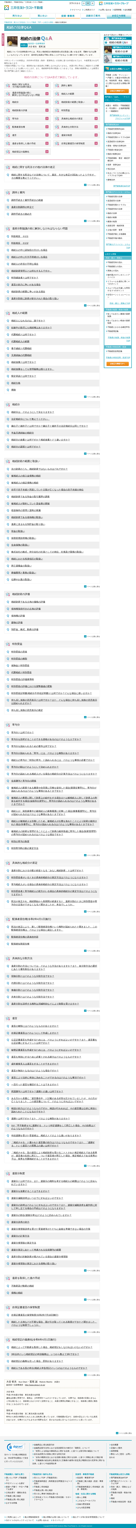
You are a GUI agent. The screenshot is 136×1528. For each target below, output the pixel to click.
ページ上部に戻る (92, 185)
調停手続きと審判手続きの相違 (27, 200)
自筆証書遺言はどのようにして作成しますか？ (35, 1033)
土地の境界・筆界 (114, 230)
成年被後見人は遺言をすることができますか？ (35, 1064)
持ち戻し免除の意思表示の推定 (27, 710)
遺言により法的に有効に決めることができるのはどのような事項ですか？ (48, 1077)
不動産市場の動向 (114, 238)
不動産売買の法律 (114, 196)
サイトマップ (58, 1520)
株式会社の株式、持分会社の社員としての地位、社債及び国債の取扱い (47, 552)
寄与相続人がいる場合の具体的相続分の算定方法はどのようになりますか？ (49, 884)
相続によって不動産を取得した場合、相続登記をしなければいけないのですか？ (52, 1347)
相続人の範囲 (67, 94)
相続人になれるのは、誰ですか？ (28, 320)
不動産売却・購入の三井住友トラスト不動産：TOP (22, 22)
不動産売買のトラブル (116, 205)
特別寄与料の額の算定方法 (24, 848)
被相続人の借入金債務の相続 (26, 476)
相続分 (15, 102)
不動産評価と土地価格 (116, 234)
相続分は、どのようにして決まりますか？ (32, 412)
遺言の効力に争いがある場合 (26, 284)
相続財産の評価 (19, 110)
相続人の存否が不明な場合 (24, 264)
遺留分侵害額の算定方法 (23, 1243)
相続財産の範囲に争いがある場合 (28, 291)
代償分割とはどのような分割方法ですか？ (32, 983)
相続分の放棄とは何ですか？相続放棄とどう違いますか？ (40, 440)
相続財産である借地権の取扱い (27, 517)
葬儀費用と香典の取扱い (23, 572)
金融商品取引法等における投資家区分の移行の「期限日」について (62, 1448)
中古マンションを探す (15, 1483)
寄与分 (15, 118)
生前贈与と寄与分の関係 (23, 781)
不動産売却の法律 (114, 209)
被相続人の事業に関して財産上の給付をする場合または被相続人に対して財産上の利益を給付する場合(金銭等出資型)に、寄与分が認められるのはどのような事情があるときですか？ (54, 801)
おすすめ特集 (11, 1503)
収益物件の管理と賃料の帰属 (26, 510)
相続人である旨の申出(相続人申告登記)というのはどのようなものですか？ (49, 1368)
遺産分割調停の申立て (22, 207)
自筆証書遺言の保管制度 (73, 143)
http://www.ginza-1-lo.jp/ (35, 1385)
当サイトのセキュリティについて (20, 1520)
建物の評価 (17, 622)
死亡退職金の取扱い (21, 566)
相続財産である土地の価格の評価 (28, 602)
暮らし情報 (81, 1497)
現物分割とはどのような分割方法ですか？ (32, 976)
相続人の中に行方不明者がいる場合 (29, 257)
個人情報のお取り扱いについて (56, 1517)
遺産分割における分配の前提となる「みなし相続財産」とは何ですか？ (47, 870)
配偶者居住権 (18, 127)
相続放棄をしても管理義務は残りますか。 (32, 369)
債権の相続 (17, 1293)
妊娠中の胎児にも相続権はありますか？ (31, 327)
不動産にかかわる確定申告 (118, 327)
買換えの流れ (113, 271)
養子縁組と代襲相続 (21, 348)
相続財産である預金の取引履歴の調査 (30, 496)
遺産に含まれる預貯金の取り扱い (28, 524)
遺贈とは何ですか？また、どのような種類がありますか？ (40, 1118)
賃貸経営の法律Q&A (115, 141)
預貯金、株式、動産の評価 (24, 629)
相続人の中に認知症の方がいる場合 (29, 250)
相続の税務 (112, 217)
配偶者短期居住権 (20, 944)
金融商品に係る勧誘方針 (44, 1445)
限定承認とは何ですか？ (23, 376)
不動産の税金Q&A (114, 150)
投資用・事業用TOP (85, 1478)
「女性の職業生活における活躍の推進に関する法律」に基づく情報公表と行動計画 (68, 1457)
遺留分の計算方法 (20, 1236)
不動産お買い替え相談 (15, 1499)
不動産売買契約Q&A (115, 129)
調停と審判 (66, 85)
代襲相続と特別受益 (21, 672)
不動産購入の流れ (114, 266)
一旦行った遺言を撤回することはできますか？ (35, 1084)
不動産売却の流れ (114, 262)
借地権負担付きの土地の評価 (26, 609)
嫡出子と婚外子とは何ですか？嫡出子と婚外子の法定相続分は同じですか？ (49, 426)
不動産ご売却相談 (41, 1487)
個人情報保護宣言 (32, 1517)
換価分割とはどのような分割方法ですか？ (32, 990)
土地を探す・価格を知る (16, 1492)
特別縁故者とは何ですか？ (24, 277)
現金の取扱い (18, 531)
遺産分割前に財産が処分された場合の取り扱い (35, 298)
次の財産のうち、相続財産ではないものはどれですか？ (39, 469)
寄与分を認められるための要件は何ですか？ (33, 746)
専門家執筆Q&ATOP (121, 186)
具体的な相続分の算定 (72, 118)
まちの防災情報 (83, 1508)
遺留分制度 (66, 135)
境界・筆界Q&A (114, 165)
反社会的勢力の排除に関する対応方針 (50, 1454)
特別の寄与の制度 (20, 841)
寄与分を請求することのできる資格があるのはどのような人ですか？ (46, 739)
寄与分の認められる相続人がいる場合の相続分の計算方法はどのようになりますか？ (54, 774)
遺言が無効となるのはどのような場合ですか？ (35, 1070)
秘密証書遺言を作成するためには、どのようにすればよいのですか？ (46, 1050)
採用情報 (118, 10)
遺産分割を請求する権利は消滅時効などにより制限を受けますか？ (45, 1004)
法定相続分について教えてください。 (30, 419)
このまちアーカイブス (86, 1501)
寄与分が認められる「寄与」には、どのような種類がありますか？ (45, 753)
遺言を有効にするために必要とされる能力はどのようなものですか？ (46, 1057)
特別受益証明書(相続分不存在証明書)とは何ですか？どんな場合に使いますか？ (51, 693)
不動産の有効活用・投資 (121, 1502)
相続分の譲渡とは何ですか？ (26, 446)
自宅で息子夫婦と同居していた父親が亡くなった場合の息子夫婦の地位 (47, 489)
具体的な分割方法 (69, 127)
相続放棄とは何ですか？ (23, 362)
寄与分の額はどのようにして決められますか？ (35, 767)
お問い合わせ (105, 10)
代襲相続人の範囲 (20, 341)
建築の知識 (112, 221)
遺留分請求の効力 (20, 1222)
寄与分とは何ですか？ (22, 732)
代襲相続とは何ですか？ (23, 334)
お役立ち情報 (48, 22)
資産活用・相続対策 (115, 226)
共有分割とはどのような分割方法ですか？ (32, 997)
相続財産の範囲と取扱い (73, 102)
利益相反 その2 (19, 243)
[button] (16, 1447)
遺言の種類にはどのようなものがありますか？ (35, 1026)
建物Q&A (111, 180)
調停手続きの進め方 (21, 214)
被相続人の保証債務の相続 (24, 483)
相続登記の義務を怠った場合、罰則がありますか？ (37, 1361)
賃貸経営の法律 (113, 201)
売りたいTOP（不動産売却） (46, 1478)
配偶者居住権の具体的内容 (24, 937)
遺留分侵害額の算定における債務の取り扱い (33, 1263)
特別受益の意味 (19, 652)
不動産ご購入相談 (13, 1496)
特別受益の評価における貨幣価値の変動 (31, 686)
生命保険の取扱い (20, 545)
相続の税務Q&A (114, 154)
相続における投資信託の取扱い (27, 559)
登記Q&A (111, 169)
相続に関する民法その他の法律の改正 (21, 85)
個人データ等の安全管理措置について (89, 1517)
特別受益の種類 (19, 658)
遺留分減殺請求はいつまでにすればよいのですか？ (37, 1198)
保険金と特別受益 (20, 665)
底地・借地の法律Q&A (116, 146)
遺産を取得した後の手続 (24, 143)
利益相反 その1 (19, 236)
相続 (113, 1498)
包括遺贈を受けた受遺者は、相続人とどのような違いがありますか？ (46, 1135)
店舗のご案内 (116, 1448)
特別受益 (65, 110)
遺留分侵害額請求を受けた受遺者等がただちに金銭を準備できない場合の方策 (50, 1229)
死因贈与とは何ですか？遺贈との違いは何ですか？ (37, 1091)
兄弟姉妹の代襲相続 (21, 355)
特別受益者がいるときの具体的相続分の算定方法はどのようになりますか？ (49, 877)
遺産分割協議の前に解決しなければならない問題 (26, 93)
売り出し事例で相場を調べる (46, 1494)
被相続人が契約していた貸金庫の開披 (30, 503)
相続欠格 (15, 383)
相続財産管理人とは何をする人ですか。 (31, 271)
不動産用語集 (113, 331)
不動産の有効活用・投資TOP (118, 357)
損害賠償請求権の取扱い (23, 538)
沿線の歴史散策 (83, 1504)
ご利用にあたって (13, 1517)
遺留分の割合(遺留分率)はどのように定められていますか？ (41, 1215)
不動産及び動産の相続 (22, 1286)
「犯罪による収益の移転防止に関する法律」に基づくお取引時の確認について (66, 1451)
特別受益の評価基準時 (22, 679)
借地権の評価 (18, 615)
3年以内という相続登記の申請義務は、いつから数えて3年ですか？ (45, 1354)
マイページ (76, 10)
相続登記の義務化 (20, 152)
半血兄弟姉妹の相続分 (22, 433)
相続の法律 (112, 213)
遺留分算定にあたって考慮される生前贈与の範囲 (36, 1250)
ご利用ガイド (89, 10)
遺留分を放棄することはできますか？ (30, 1191)
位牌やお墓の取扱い (21, 579)
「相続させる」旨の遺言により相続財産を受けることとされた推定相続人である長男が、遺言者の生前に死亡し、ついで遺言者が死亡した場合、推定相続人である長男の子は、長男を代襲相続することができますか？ (54, 1155)
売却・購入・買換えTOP (120, 303)
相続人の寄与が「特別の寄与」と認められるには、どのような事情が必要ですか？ (53, 760)
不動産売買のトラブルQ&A (118, 137)
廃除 (13, 390)
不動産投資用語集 (114, 351)
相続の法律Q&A (114, 133)
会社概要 (128, 10)
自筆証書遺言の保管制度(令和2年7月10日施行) (34, 1315)
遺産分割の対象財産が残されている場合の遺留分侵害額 (39, 1256)
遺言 (14, 135)
